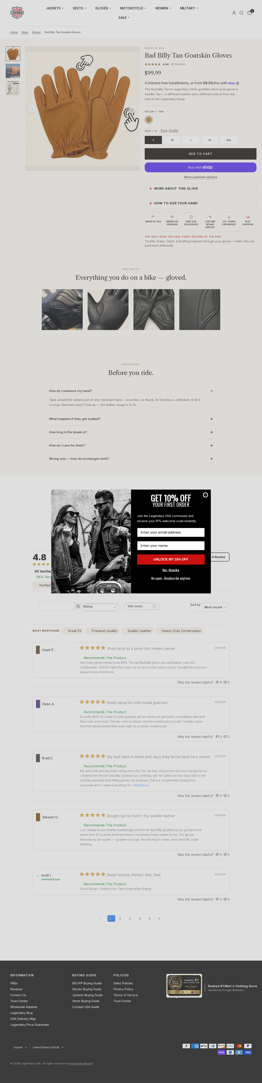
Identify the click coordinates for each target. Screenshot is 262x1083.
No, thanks (171, 570)
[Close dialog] (205, 495)
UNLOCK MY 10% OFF (171, 559)
